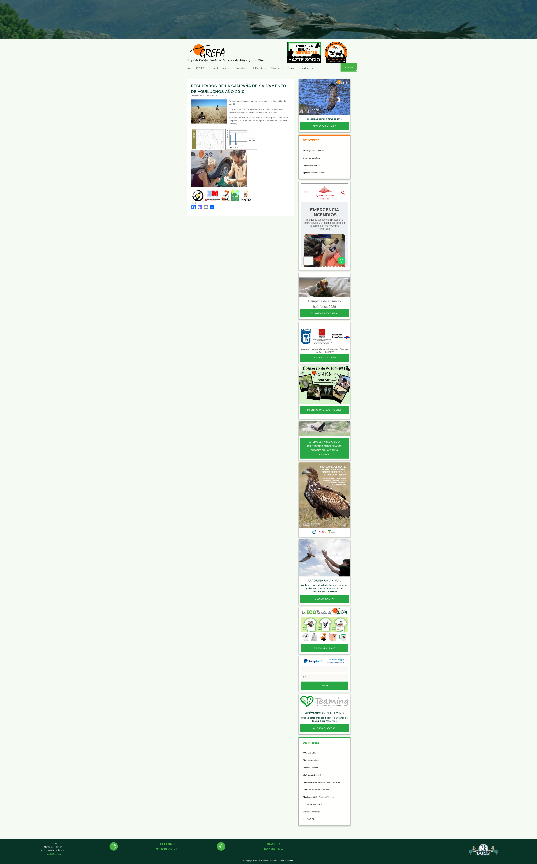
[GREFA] (225, 53)
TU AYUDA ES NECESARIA (324, 313)
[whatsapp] (525, 32)
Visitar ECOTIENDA (324, 648)
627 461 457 (274, 849)
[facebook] (484, 32)
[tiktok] (504, 32)
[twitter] (491, 32)
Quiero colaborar (324, 728)
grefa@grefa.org (54, 854)
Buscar (348, 67)
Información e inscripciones (324, 410)
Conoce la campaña (324, 357)
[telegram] (532, 32)
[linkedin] (518, 32)
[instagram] (498, 32)
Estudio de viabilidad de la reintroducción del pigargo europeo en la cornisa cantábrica (324, 448)
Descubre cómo (324, 599)
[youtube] (511, 32)
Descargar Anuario (324, 126)
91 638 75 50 (166, 849)
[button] (202, 68)
